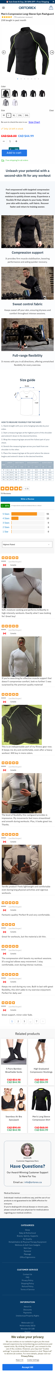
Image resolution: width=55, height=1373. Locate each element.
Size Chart (34, 122)
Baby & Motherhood (27, 1233)
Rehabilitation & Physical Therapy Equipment (27, 1242)
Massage (27, 1254)
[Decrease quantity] (3, 141)
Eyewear (27, 1251)
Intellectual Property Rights (27, 1315)
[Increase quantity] (16, 141)
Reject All (19, 1360)
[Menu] (3, 8)
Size (3, 110)
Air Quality (27, 1239)
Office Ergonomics (27, 1257)
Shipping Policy (27, 1283)
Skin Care (28, 1248)
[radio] (6, 93)
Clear (51, 110)
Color (3, 86)
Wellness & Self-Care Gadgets (27, 1245)
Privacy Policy (27, 1280)
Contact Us (27, 1274)
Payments (27, 1312)
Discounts (27, 1309)
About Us (27, 1306)
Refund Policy (27, 1286)
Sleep (27, 1230)
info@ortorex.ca (33, 1182)
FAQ (27, 1277)
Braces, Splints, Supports (27, 1236)
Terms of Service (28, 1289)
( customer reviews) (23, 17)
